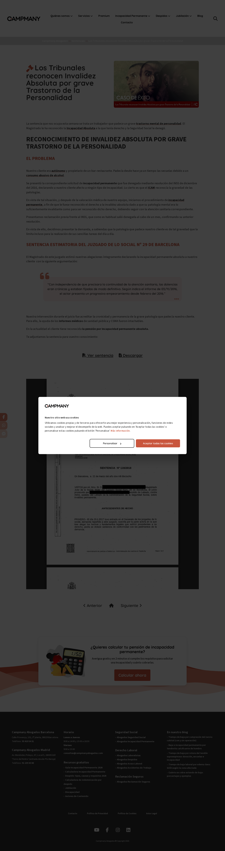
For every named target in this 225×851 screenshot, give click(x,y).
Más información (120, 431)
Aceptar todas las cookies (158, 443)
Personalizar (110, 443)
